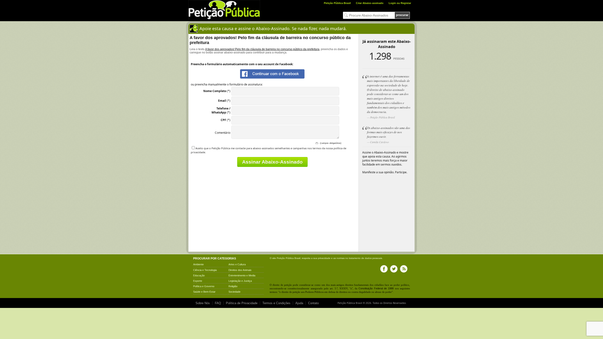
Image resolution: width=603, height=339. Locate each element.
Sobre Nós (203, 303)
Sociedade (234, 291)
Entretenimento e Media (241, 275)
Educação (199, 275)
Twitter (394, 269)
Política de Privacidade (241, 303)
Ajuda (299, 303)
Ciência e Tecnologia (205, 270)
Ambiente (198, 264)
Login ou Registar (400, 3)
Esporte (197, 280)
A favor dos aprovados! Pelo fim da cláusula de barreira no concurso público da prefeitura (262, 49)
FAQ (218, 303)
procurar (402, 15)
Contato (313, 303)
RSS (403, 269)
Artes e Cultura (237, 264)
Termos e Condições (276, 303)
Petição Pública (285, 258)
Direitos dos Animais (240, 270)
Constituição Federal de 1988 (376, 288)
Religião (232, 286)
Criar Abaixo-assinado (369, 3)
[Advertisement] (230, 217)
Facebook (384, 269)
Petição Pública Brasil (337, 3)
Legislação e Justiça (240, 280)
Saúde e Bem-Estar (204, 291)
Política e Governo (203, 286)
